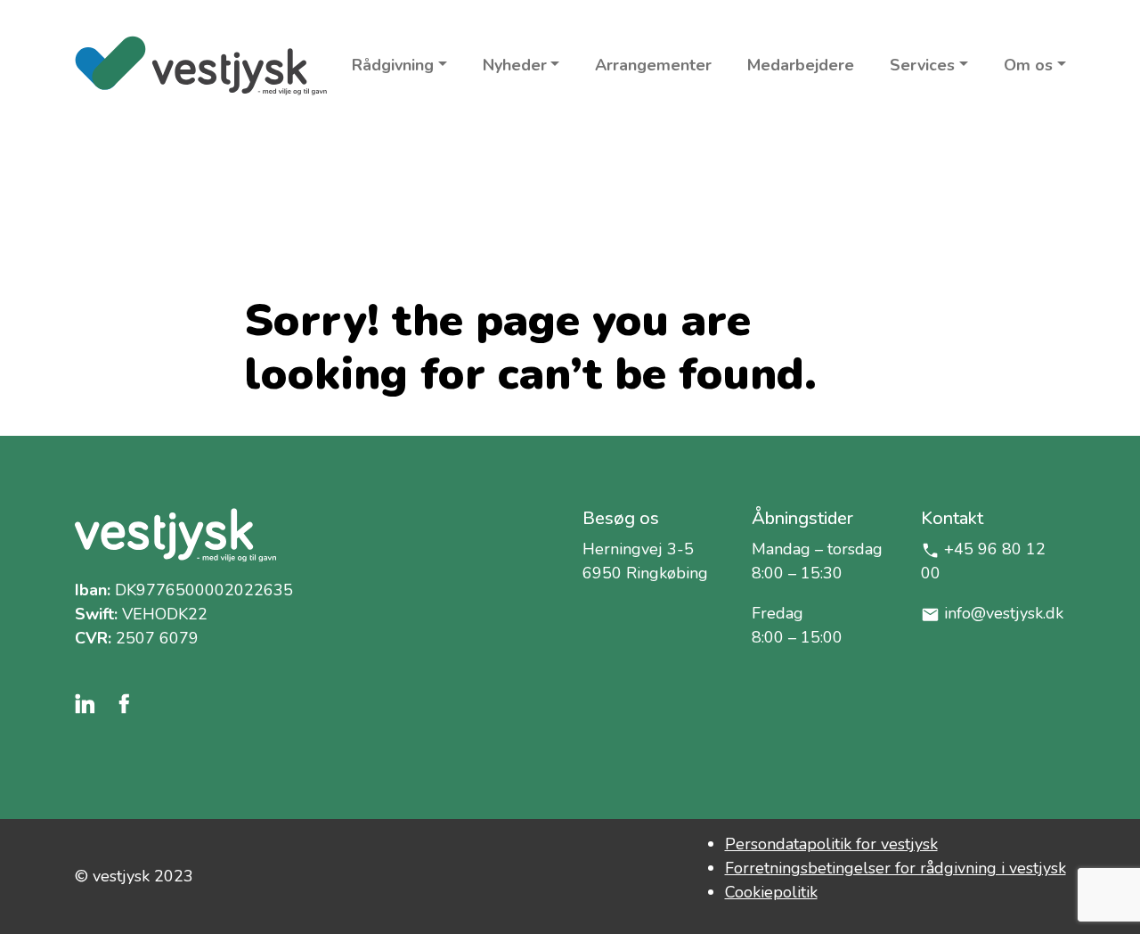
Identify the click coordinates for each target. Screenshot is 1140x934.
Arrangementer (653, 65)
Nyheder (515, 65)
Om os (1028, 65)
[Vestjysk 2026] (201, 65)
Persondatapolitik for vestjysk (831, 844)
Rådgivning (393, 65)
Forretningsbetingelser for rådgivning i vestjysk (895, 868)
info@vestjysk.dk (1003, 613)
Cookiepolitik (771, 892)
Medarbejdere (800, 65)
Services (922, 65)
